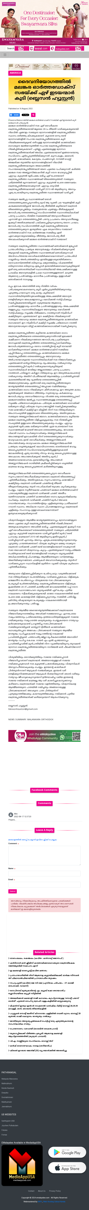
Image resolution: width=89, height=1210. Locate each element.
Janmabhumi (7, 1106)
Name (10, 868)
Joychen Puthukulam (10, 1125)
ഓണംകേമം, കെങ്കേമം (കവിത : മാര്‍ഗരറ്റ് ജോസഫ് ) (36, 958)
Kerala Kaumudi (8, 1088)
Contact (31, 1191)
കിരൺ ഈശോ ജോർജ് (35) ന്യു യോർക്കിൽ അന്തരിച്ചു (38, 1051)
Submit (12, 891)
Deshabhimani (7, 1097)
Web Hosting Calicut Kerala (54, 1202)
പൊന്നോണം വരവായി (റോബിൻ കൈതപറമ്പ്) (34, 1029)
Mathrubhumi (7, 1083)
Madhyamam (7, 1102)
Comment (12, 843)
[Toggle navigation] (5, 54)
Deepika (5, 1093)
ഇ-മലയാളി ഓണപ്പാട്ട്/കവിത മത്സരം (28, 971)
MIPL (40, 1202)
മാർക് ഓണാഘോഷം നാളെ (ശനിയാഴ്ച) (31, 1046)
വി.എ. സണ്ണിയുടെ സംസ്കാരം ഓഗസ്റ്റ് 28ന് (31, 1041)
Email (10, 879)
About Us (41, 1191)
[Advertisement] (44, 763)
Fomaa (4, 1135)
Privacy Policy (55, 1191)
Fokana (4, 1130)
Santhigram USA (8, 1121)
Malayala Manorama (10, 1079)
